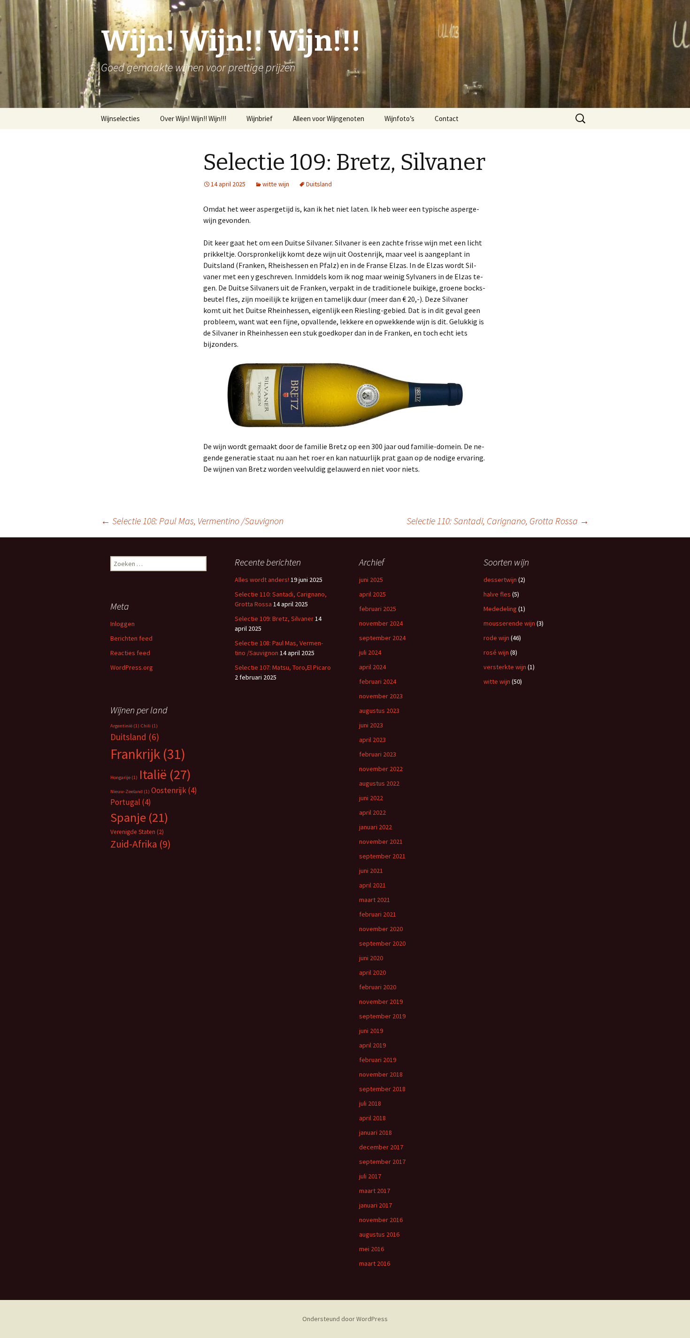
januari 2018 (375, 1132)
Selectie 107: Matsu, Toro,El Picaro (283, 667)
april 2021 (372, 885)
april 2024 (372, 667)
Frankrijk (147, 754)
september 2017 (382, 1161)
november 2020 (381, 929)
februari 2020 (377, 987)
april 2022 (372, 812)
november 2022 (381, 769)
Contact (447, 118)
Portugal (130, 802)
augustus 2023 (379, 710)
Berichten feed (131, 638)
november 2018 (381, 1074)
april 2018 (372, 1118)
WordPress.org (131, 667)
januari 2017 (375, 1205)
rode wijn (496, 638)
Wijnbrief (259, 118)
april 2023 (372, 739)
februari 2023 (377, 754)
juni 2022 (371, 798)
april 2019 (372, 1045)
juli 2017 (370, 1176)
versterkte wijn (504, 667)
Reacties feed (130, 653)
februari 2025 (377, 608)
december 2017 (381, 1147)
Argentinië (124, 726)
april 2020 (372, 972)
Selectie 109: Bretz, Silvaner (274, 618)
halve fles (497, 594)
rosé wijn (496, 652)
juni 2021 (371, 870)
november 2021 (381, 841)
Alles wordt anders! (262, 579)
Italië (165, 774)
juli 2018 (370, 1103)
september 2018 (382, 1089)
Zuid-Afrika (140, 844)
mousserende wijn (509, 623)
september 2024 (382, 638)
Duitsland (319, 184)
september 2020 (382, 943)
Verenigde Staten (137, 832)
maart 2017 (374, 1190)
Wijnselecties (120, 118)
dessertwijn (500, 579)
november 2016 (381, 1220)
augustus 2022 (379, 783)
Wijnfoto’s (399, 118)
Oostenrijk (174, 790)
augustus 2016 (379, 1234)
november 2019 (381, 1001)
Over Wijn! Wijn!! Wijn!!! (193, 118)
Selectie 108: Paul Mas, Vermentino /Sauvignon (192, 521)
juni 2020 (371, 958)
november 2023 (381, 696)
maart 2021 (374, 899)
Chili (149, 726)
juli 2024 (370, 652)
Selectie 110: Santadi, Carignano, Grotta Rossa (497, 521)
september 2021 (382, 856)
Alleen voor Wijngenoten (328, 118)
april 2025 (372, 594)
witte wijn (275, 184)
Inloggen (122, 623)
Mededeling (500, 608)
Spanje (139, 817)
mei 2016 (371, 1249)
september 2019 (382, 1016)
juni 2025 (371, 579)
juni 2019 (371, 1030)
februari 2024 (377, 681)
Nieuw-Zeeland (130, 791)
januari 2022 (375, 827)
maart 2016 (374, 1263)
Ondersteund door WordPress (345, 1319)
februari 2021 (377, 914)
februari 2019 (377, 1059)
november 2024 (381, 623)
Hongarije (124, 777)
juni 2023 (371, 725)
